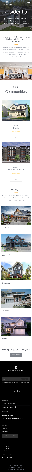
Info (16, 138)
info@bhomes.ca (8, 451)
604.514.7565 (7, 446)
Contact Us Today (9, 436)
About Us (4, 429)
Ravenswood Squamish (8, 407)
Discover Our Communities (9, 404)
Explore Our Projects (7, 415)
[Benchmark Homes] (7, 4)
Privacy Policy (20, 467)
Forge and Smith (20, 469)
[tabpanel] (16, 71)
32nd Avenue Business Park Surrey (11, 418)
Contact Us (16, 355)
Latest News (5, 431)
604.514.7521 (7, 448)
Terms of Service (12, 467)
